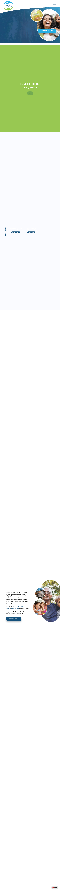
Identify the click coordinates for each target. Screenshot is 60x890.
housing (15, 606)
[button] (51, 227)
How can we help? (47, 31)
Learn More (31, 232)
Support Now (15, 232)
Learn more (13, 619)
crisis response (15, 608)
